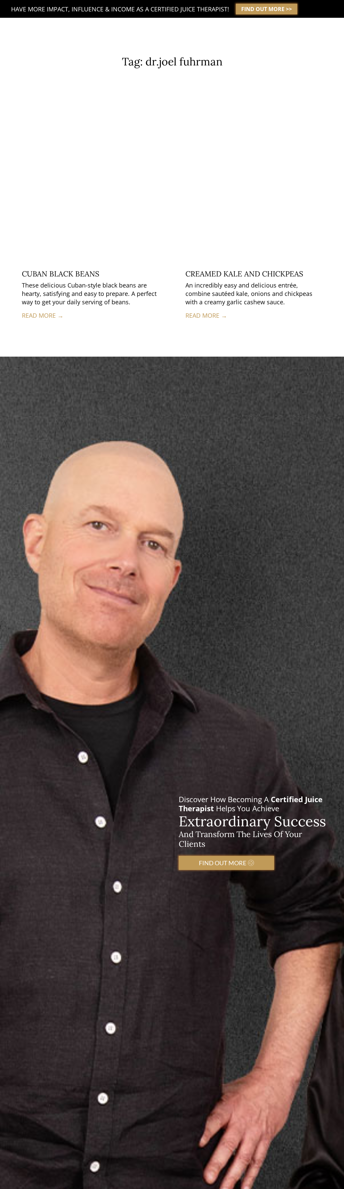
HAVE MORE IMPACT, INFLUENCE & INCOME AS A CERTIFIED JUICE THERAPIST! (120, 9)
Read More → (42, 315)
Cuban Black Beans (60, 273)
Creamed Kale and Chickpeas (244, 273)
